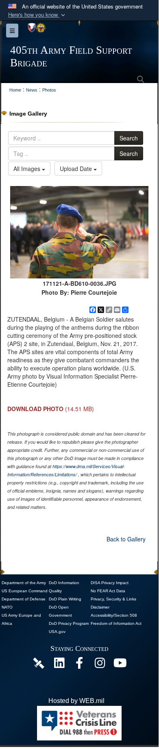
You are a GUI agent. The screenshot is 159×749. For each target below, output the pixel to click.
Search (129, 138)
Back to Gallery (126, 539)
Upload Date (77, 168)
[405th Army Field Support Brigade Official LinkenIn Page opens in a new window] (59, 664)
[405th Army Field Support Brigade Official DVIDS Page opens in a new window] (39, 662)
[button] (37, 15)
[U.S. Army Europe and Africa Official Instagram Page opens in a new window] (99, 664)
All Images (27, 168)
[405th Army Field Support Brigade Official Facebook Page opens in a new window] (79, 664)
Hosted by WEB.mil (76, 700)
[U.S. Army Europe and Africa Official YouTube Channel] (120, 664)
